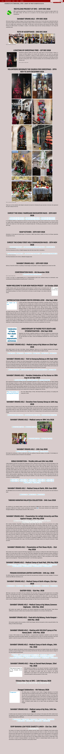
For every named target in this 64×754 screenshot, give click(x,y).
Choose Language (57, 2)
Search (61, 1)
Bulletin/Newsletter (8, 1)
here (37, 508)
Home (3, 1)
